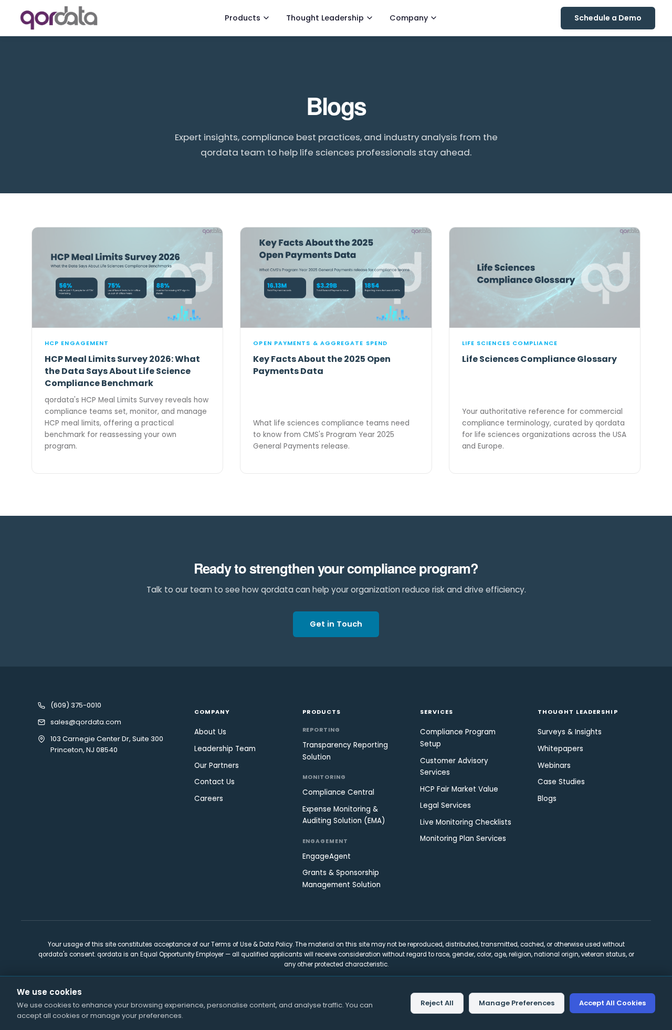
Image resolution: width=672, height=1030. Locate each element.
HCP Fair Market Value (459, 789)
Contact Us (214, 782)
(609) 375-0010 (75, 705)
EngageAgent (326, 856)
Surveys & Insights (570, 732)
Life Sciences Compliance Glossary (539, 359)
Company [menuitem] (409, 18)
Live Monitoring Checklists (465, 822)
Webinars (554, 766)
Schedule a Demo (608, 18)
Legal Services (445, 805)
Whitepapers (560, 749)
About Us (210, 732)
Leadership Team (225, 749)
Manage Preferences (516, 1003)
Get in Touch (336, 624)
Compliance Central (338, 792)
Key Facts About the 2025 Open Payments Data (322, 365)
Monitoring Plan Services (463, 839)
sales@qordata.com (85, 722)
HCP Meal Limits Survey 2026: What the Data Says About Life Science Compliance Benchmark (122, 371)
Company (212, 712)
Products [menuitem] (242, 18)
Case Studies (561, 782)
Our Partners (216, 766)
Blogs (547, 799)
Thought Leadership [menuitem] (325, 18)
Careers (208, 799)
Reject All (437, 1003)
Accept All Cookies (612, 1003)
